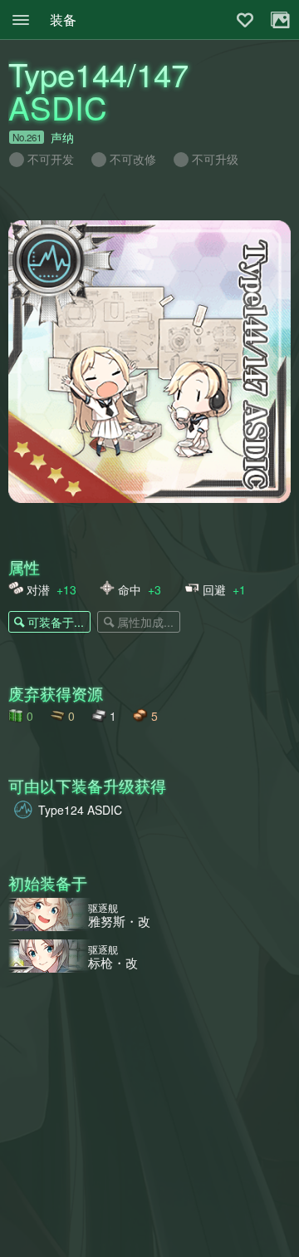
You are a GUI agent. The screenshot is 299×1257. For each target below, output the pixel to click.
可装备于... (55, 622)
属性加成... (145, 622)
